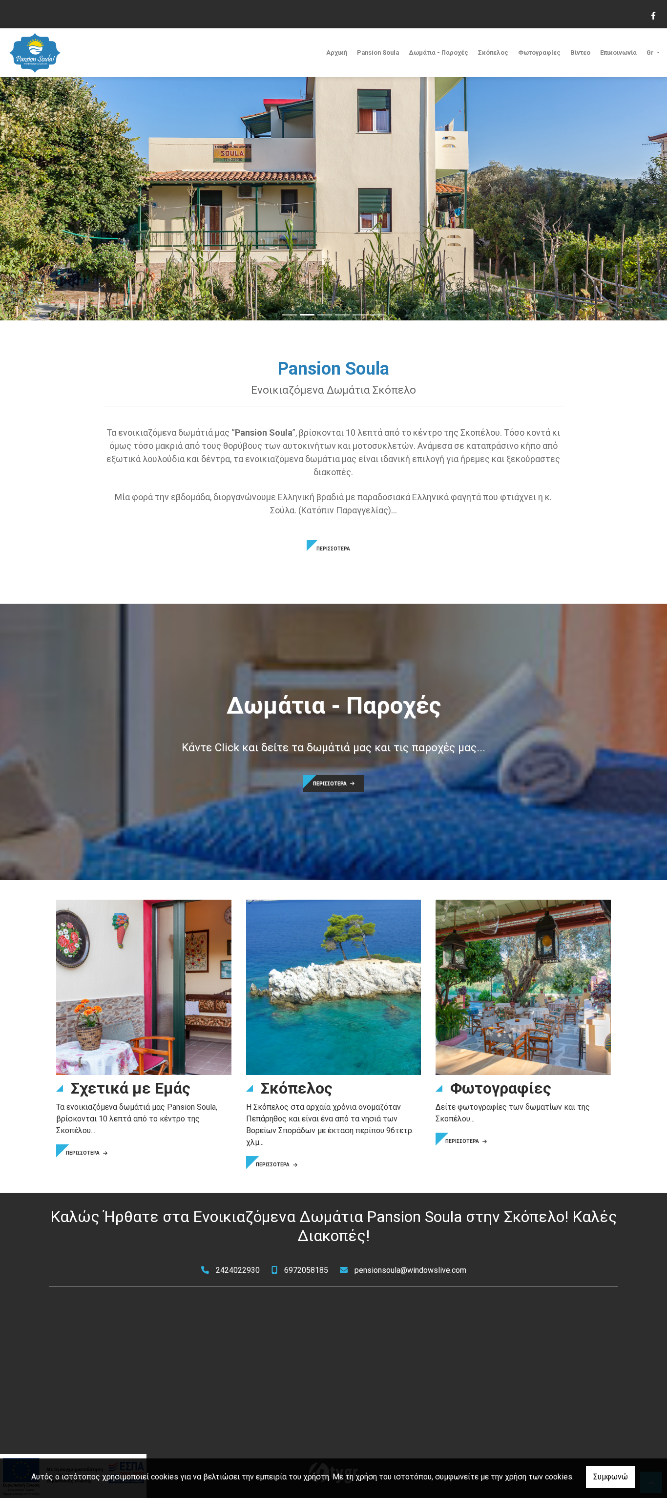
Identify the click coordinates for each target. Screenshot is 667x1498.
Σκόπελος (493, 52)
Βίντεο (580, 52)
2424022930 (238, 1270)
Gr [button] (650, 52)
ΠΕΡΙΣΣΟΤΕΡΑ (333, 548)
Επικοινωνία (618, 52)
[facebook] (653, 14)
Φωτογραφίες (539, 52)
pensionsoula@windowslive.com (410, 1270)
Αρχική (336, 52)
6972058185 (306, 1270)
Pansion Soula (378, 52)
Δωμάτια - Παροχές (438, 52)
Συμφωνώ (610, 1476)
